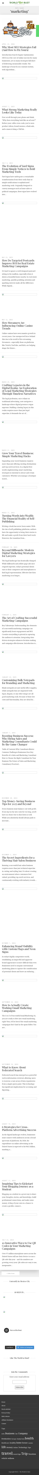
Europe (13, 1439)
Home (3, 1402)
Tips (29, 1447)
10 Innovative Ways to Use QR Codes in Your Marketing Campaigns (19, 1245)
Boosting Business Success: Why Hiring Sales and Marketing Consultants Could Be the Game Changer (19, 740)
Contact (4, 1423)
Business (9, 1433)
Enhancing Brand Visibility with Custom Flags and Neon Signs (19, 949)
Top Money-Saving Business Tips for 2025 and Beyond (18, 802)
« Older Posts (10, 1273)
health (29, 1438)
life (4, 1447)
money (9, 1447)
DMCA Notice (6, 1416)
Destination (6, 1439)
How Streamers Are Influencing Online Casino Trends (17, 325)
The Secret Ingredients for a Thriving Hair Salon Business (19, 859)
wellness (11, 1458)
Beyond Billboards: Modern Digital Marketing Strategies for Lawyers (18, 552)
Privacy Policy (6, 1413)
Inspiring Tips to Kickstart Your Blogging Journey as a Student (17, 1186)
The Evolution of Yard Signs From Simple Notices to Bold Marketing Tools (18, 168)
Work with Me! (6, 1409)
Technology (22, 1447)
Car (16, 1434)
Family (19, 1439)
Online (15, 1447)
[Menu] (3, 3)
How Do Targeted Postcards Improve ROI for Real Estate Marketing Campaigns (18, 263)
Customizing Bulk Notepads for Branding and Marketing (18, 681)
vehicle (4, 1458)
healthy (13, 1443)
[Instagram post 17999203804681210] (19, 1335)
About (3, 1405)
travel (7, 1453)
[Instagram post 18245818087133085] (19, 1338)
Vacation (32, 1454)
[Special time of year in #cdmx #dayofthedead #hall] (19, 1341)
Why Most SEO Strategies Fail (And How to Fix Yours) (19, 48)
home (19, 1442)
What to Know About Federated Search (14, 1069)
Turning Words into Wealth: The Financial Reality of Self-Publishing (18, 518)
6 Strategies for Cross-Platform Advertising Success (19, 1128)
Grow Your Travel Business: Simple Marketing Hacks (18, 454)
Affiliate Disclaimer (7, 1420)
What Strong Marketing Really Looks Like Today (19, 111)
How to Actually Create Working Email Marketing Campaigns (17, 1008)
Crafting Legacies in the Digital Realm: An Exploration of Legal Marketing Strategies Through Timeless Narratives (19, 389)
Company (23, 1433)
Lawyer (30, 1443)
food (22, 1439)
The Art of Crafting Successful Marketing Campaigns (19, 619)
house (25, 1443)
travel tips (17, 1454)
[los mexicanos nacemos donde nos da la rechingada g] (19, 1343)
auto (3, 1434)
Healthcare (5, 1443)
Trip (24, 1453)
